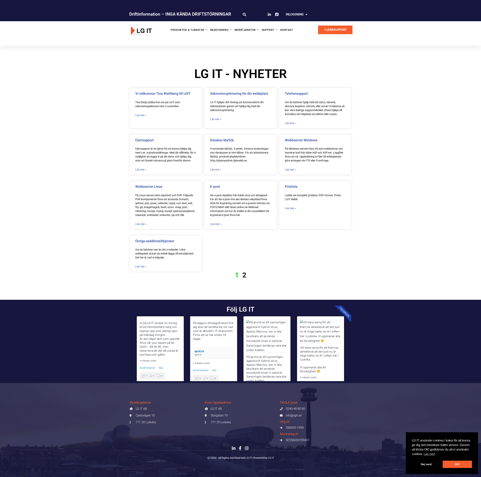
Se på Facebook (148, 367)
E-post (215, 187)
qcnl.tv (199, 351)
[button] (244, 14)
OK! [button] (457, 464)
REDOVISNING (219, 29)
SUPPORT (268, 29)
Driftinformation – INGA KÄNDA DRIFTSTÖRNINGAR (180, 14)
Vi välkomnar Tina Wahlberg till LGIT (163, 93)
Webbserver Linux (148, 187)
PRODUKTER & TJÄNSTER (187, 29)
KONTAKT (286, 29)
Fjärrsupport (144, 140)
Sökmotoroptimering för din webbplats (239, 93)
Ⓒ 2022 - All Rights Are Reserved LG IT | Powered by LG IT (240, 457)
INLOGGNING (295, 14)
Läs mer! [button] (429, 454)
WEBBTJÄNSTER (245, 29)
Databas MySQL (222, 140)
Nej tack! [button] (426, 464)
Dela (161, 367)
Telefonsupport (296, 93)
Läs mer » (141, 115)
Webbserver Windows (301, 140)
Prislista (291, 187)
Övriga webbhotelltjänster (154, 241)
